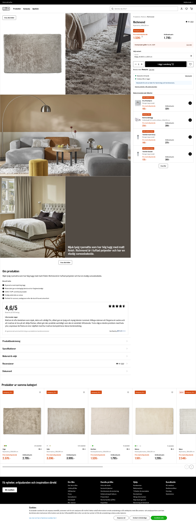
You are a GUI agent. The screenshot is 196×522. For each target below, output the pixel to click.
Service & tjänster (106, 488)
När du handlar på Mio (108, 500)
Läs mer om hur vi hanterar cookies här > (43, 518)
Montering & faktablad (141, 503)
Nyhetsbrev (170, 494)
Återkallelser (137, 494)
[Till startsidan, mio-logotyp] (6, 8)
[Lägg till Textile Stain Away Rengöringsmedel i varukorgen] (190, 137)
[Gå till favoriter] (186, 9)
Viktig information (139, 497)
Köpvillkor (104, 503)
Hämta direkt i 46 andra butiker (146, 87)
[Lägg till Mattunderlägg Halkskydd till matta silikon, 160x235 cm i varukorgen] (190, 120)
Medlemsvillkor (171, 488)
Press (70, 494)
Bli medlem (10, 490)
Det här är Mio (72, 485)
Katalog (169, 491)
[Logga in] (182, 9)
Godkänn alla (158, 518)
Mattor (143, 17)
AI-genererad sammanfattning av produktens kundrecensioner (27, 331)
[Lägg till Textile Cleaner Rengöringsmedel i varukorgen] (190, 154)
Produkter (136, 17)
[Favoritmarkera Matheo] (128, 392)
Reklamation (137, 488)
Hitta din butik (106, 485)
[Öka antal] (141, 64)
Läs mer (189, 45)
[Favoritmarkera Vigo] (40, 392)
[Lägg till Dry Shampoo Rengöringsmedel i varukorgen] (190, 103)
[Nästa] (191, 467)
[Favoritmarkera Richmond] (190, 64)
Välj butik (188, 76)
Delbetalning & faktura (108, 494)
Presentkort (105, 497)
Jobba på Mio (72, 488)
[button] (98, 53)
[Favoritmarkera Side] (84, 392)
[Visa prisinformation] (142, 36)
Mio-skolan (72, 503)
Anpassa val (121, 518)
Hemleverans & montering (110, 491)
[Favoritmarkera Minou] (172, 392)
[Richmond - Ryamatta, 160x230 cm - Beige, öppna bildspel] (32, 53)
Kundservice (137, 485)
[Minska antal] (135, 64)
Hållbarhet (71, 491)
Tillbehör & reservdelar (141, 491)
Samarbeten (72, 497)
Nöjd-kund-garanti (139, 500)
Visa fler (163, 166)
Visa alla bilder (9, 18)
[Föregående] (187, 467)
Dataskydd (71, 500)
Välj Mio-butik (187, 2)
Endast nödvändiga (140, 518)
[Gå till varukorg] (191, 9)
